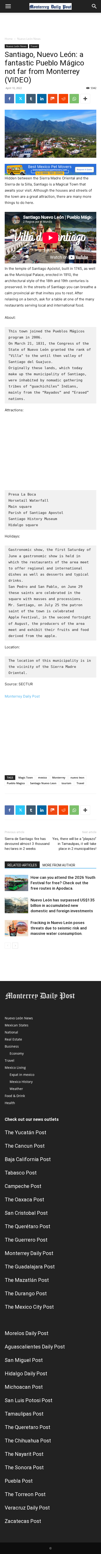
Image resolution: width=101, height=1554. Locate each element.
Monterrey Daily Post (22, 696)
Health (10, 1103)
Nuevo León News (29, 39)
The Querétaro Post (27, 1226)
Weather (16, 1088)
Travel (34, 46)
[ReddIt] (63, 98)
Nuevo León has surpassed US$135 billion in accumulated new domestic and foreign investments (63, 905)
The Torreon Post (25, 1494)
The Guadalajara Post (30, 1267)
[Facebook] (9, 98)
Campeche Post (23, 1186)
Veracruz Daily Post (27, 1508)
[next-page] (15, 946)
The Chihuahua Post (28, 1441)
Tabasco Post (21, 1173)
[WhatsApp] (74, 98)
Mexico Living (15, 1067)
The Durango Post (26, 1293)
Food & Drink (15, 1096)
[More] (85, 98)
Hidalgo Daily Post (26, 1373)
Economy (17, 1053)
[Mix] (52, 98)
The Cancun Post (25, 1146)
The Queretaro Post (27, 1427)
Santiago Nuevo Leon (43, 783)
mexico (42, 777)
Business (12, 1046)
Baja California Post (28, 1159)
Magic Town (25, 777)
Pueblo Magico (16, 783)
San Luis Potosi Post (28, 1400)
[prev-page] (8, 946)
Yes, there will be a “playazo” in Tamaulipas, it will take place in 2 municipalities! (74, 844)
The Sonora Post (24, 1467)
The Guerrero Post (26, 1240)
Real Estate (13, 1039)
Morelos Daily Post (26, 1333)
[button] (8, 6)
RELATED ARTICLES (22, 865)
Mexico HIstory (21, 1081)
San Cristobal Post (26, 1213)
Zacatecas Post (23, 1521)
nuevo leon (77, 777)
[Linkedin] (42, 98)
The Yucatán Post (25, 1132)
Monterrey (58, 777)
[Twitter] (20, 98)
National (11, 1032)
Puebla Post (19, 1481)
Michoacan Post (24, 1387)
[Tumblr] (31, 98)
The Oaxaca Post (24, 1200)
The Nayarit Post (24, 1454)
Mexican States (16, 1025)
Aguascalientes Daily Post (35, 1347)
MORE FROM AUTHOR (59, 865)
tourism (66, 783)
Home (9, 39)
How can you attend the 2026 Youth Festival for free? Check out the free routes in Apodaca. (63, 883)
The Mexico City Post (29, 1307)
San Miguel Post (24, 1360)
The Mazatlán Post (27, 1280)
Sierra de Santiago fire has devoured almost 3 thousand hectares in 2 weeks (27, 844)
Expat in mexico (22, 1074)
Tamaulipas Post (24, 1414)
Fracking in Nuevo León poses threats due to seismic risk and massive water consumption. (59, 928)
